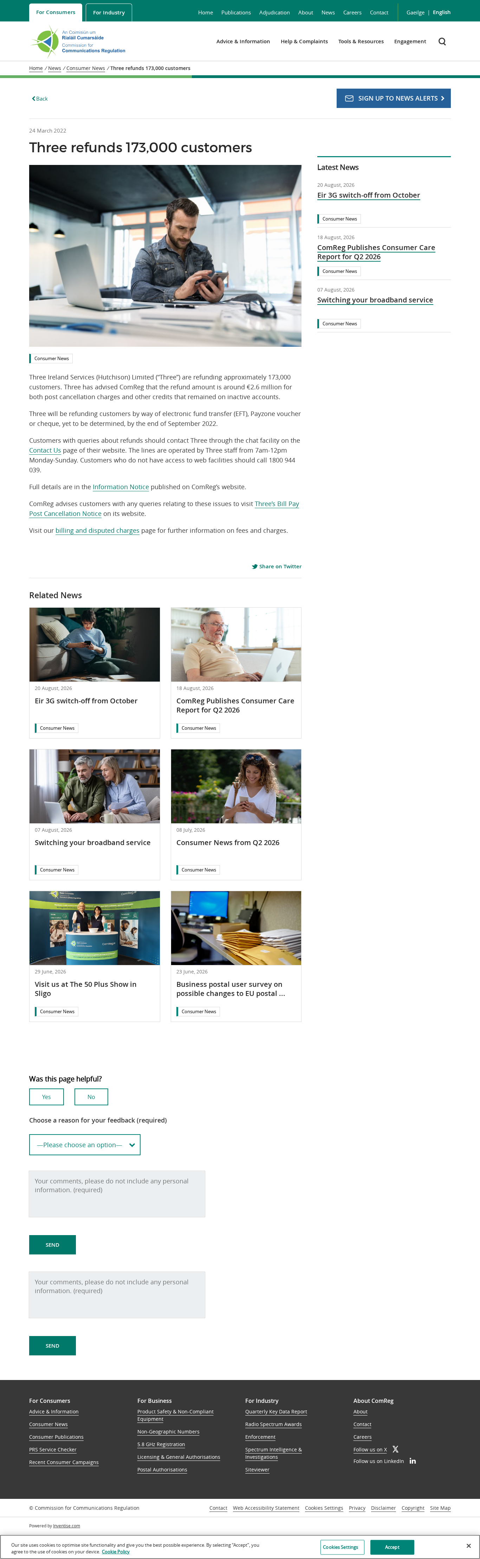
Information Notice (121, 487)
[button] (443, 41)
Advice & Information (243, 41)
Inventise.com (66, 1525)
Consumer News (51, 358)
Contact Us (45, 450)
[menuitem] (55, 12)
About (305, 12)
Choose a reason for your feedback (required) (98, 1120)
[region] (240, 1547)
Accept (392, 1547)
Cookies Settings (324, 1508)
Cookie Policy (116, 1551)
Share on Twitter (279, 566)
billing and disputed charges (98, 530)
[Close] (468, 1546)
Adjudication (274, 12)
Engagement (410, 41)
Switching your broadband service (93, 842)
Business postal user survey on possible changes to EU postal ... (230, 988)
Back (42, 98)
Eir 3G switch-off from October (86, 700)
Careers (352, 12)
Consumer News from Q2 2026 (227, 842)
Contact (379, 12)
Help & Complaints (304, 41)
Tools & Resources (361, 41)
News (328, 12)
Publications (236, 12)
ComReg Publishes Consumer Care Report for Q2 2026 (235, 705)
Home (205, 12)
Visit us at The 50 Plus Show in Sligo (86, 988)
